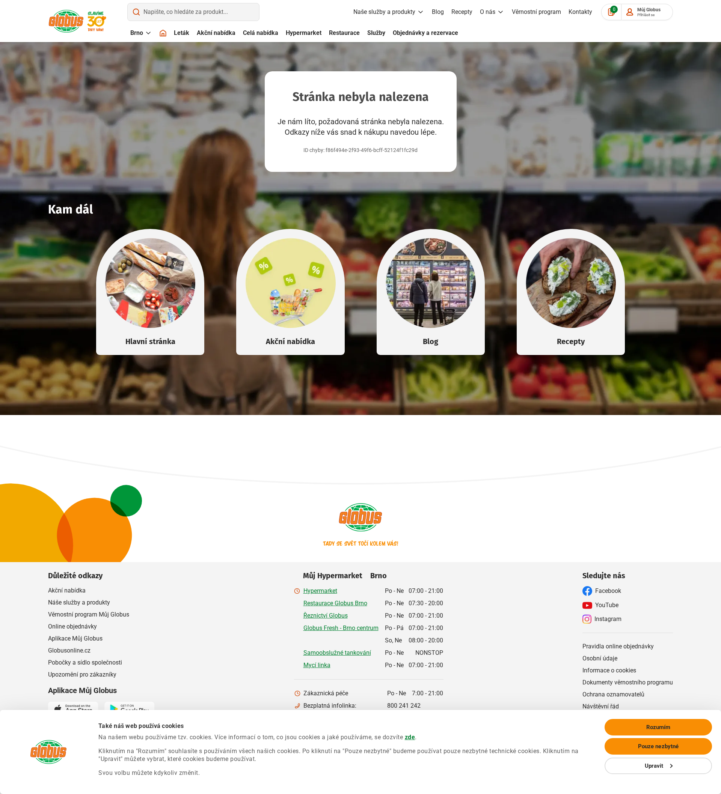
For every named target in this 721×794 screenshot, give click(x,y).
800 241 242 (404, 705)
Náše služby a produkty (79, 602)
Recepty (461, 11)
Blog (438, 11)
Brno (136, 32)
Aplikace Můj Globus (75, 638)
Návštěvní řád (600, 706)
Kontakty (580, 11)
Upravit (654, 765)
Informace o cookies (609, 670)
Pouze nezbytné (658, 746)
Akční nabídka (216, 32)
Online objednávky (72, 626)
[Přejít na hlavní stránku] (66, 21)
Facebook (608, 590)
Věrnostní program (536, 11)
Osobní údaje (599, 658)
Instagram (607, 619)
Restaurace (344, 32)
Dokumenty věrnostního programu (627, 682)
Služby (376, 32)
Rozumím (658, 727)
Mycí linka (316, 665)
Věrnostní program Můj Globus (88, 614)
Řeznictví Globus (325, 615)
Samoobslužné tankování (337, 652)
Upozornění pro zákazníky (82, 674)
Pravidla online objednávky (618, 646)
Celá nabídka (260, 32)
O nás (487, 11)
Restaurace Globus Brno (335, 603)
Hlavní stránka (150, 341)
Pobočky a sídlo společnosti (85, 662)
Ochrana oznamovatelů (613, 694)
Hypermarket (303, 32)
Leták (181, 32)
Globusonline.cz (69, 650)
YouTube (606, 605)
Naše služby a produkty (384, 11)
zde (410, 737)
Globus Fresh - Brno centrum (341, 628)
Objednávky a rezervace (425, 32)
